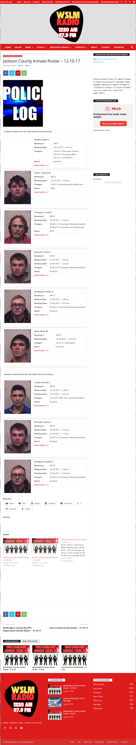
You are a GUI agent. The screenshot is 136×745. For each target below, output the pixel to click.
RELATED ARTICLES (11, 641)
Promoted (97, 693)
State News (97, 709)
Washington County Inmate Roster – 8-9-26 (43, 668)
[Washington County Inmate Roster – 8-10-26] (16, 655)
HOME (72, 742)
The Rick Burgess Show (110, 2)
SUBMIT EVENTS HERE (113, 182)
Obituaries (97, 705)
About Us (27, 2)
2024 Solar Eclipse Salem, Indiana (85, 2)
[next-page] (86, 641)
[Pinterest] (18, 73)
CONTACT (105, 47)
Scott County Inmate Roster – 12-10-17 (68, 627)
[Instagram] (125, 2)
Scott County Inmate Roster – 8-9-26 (74, 668)
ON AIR (18, 47)
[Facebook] (121, 2)
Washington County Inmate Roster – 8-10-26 (14, 668)
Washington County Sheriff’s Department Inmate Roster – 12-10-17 (22, 629)
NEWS (28, 47)
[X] (129, 2)
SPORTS (40, 47)
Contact (36, 2)
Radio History (47, 2)
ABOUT (94, 47)
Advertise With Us (62, 2)
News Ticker (98, 697)
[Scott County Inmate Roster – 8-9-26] (74, 655)
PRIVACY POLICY (112, 742)
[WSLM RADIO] (68, 24)
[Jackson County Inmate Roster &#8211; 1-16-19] (16, 545)
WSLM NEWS (98, 685)
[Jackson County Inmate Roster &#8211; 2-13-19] (45, 545)
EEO (79, 742)
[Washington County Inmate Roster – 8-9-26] (45, 655)
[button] (132, 47)
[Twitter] (11, 73)
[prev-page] (83, 641)
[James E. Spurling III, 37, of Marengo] (54, 702)
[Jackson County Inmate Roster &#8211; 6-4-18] (75, 550)
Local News (13, 53)
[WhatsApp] (24, 73)
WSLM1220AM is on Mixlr (101, 130)
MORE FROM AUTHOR (30, 641)
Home (19, 2)
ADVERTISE (119, 47)
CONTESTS (80, 47)
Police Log (22, 53)
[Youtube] (133, 2)
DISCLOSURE (99, 742)
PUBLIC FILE (88, 742)
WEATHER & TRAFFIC (59, 47)
